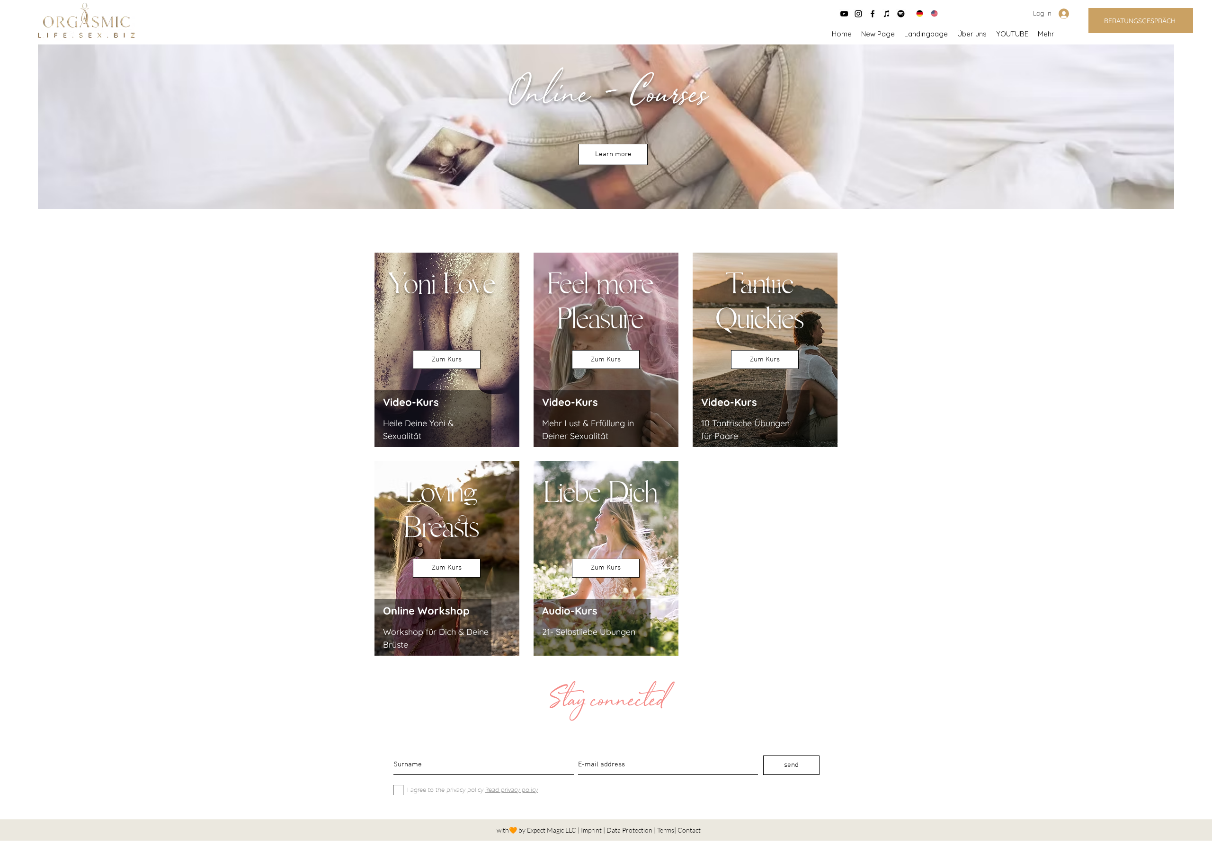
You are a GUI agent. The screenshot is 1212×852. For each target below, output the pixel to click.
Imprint (592, 830)
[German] (916, 13)
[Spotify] (901, 13)
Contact (689, 830)
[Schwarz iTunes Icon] (886, 13)
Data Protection (630, 830)
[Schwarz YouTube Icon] (844, 13)
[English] (931, 13)
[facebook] (872, 13)
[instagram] (858, 13)
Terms (665, 830)
